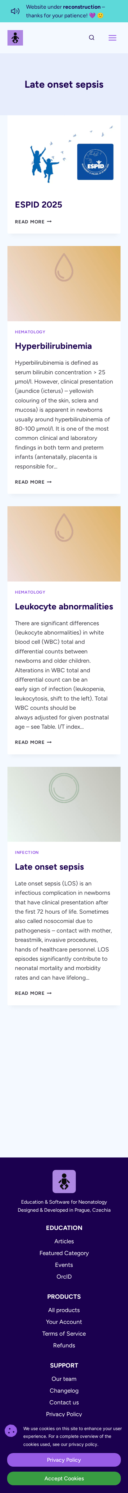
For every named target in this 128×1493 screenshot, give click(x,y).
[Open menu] (112, 38)
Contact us (64, 1402)
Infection (27, 852)
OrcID (64, 1276)
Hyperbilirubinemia (53, 345)
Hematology (30, 331)
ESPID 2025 (38, 204)
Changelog (64, 1390)
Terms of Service (64, 1333)
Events (64, 1264)
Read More (33, 222)
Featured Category (64, 1253)
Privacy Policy (64, 1414)
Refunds (64, 1345)
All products (64, 1310)
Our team (64, 1378)
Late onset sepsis (49, 866)
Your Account (64, 1321)
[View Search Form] (91, 38)
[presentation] (64, 153)
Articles (64, 1241)
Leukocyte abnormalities (64, 606)
